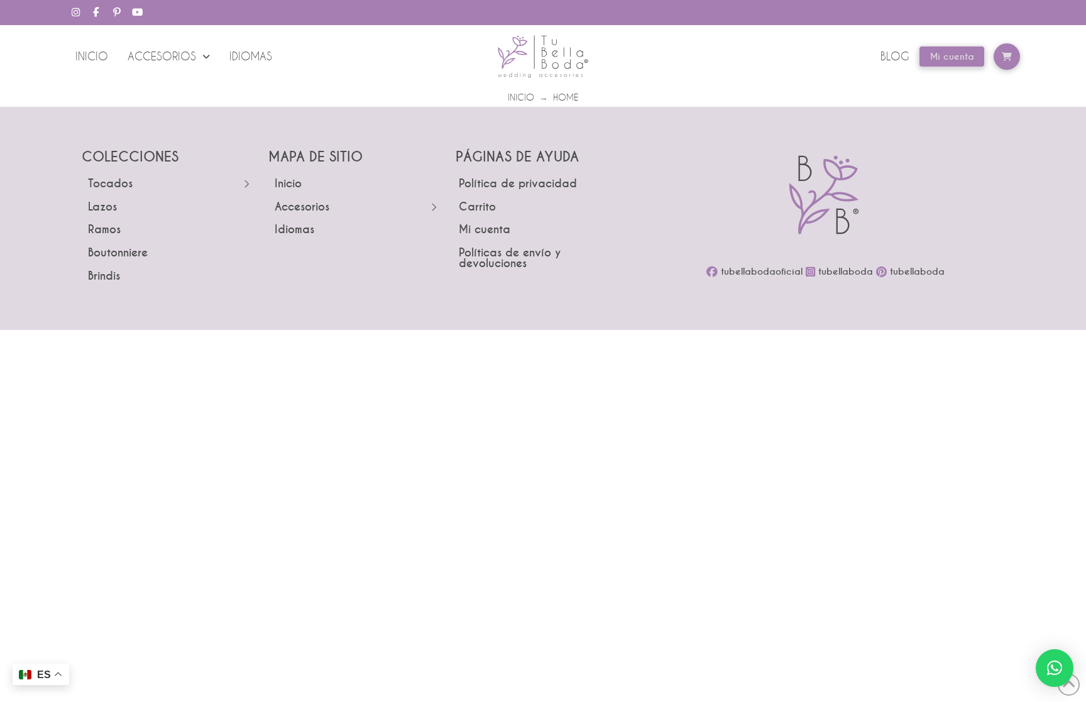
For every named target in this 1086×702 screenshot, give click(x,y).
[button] (1007, 56)
